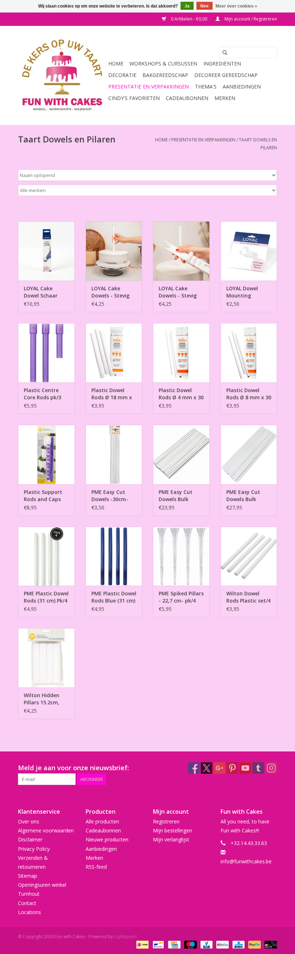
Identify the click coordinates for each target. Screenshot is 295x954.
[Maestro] (190, 944)
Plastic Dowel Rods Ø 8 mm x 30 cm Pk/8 (248, 394)
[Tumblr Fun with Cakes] (258, 768)
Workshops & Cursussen (163, 63)
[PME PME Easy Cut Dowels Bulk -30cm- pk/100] (181, 454)
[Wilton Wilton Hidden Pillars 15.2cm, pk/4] (46, 657)
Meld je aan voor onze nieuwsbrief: (73, 768)
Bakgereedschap (165, 75)
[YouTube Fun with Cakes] (245, 768)
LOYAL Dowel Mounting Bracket (242, 292)
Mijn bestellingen (172, 830)
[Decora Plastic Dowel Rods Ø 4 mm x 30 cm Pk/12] (181, 352)
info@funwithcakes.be (246, 861)
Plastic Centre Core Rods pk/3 (42, 394)
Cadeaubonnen (187, 98)
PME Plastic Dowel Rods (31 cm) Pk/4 (46, 597)
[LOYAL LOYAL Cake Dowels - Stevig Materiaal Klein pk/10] (181, 251)
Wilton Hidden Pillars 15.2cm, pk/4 (41, 699)
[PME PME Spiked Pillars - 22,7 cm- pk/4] (181, 556)
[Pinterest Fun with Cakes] (232, 768)
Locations (29, 912)
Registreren (166, 821)
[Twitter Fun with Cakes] (206, 768)
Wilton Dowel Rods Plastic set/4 (248, 597)
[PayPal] (254, 944)
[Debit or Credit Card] (269, 944)
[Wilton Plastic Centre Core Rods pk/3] (46, 352)
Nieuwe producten (107, 839)
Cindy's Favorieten (134, 98)
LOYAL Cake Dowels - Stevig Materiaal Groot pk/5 (111, 292)
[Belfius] (222, 944)
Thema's (206, 86)
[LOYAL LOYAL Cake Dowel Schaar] (46, 251)
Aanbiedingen (242, 86)
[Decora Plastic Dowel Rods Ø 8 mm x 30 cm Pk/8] (249, 352)
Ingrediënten (222, 63)
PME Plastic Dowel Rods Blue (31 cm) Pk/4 (113, 597)
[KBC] (238, 944)
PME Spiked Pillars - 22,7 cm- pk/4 (181, 597)
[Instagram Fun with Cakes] (271, 768)
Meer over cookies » (236, 6)
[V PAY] (206, 944)
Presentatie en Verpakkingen (148, 86)
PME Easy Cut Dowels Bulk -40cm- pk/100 (244, 496)
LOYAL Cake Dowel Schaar (41, 292)
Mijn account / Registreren (250, 19)
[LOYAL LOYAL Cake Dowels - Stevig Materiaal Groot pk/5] (114, 251)
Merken (224, 98)
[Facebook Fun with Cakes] (193, 768)
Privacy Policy (34, 848)
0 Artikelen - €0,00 (189, 19)
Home (115, 63)
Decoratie (122, 75)
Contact (27, 903)
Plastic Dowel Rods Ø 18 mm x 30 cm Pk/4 (111, 394)
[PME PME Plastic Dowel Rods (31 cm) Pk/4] (46, 556)
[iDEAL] (142, 944)
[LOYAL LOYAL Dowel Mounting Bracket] (249, 251)
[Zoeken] (224, 52)
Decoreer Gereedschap (226, 75)
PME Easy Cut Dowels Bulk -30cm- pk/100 (176, 496)
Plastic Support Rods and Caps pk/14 (43, 496)
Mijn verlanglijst (171, 839)
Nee (204, 6)
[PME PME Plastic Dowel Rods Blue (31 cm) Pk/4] (114, 556)
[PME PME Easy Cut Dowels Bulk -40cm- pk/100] (249, 454)
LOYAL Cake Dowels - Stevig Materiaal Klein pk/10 (178, 292)
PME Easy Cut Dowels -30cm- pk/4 (109, 496)
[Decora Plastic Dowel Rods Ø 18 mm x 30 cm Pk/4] (114, 352)
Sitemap (27, 875)
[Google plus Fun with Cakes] (219, 768)
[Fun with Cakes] (62, 75)
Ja (187, 6)
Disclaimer (30, 839)
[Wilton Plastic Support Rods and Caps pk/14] (46, 454)
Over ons (28, 821)
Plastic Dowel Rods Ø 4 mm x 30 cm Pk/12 (181, 394)
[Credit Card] (173, 944)
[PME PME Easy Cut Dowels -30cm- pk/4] (114, 454)
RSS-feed (96, 866)
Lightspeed (125, 936)
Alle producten (102, 821)
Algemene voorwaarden (46, 830)
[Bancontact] (157, 944)
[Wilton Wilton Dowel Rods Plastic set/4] (249, 556)
